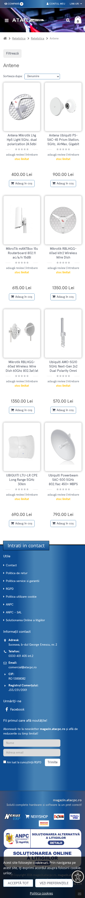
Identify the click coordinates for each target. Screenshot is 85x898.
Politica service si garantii (22, 581)
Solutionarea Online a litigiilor (25, 620)
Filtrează (12, 53)
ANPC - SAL (14, 612)
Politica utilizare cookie (21, 596)
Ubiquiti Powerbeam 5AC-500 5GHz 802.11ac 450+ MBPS (63, 480)
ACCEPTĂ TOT (18, 883)
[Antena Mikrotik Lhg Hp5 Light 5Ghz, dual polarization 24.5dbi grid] (21, 106)
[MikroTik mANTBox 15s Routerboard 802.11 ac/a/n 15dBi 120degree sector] (21, 220)
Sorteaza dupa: (12, 76)
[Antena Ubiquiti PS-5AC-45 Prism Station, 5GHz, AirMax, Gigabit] (63, 106)
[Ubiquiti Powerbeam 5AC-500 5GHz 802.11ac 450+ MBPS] (63, 446)
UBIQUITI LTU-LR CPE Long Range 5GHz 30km (21, 480)
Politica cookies (41, 893)
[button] (78, 877)
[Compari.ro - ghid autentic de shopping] (24, 772)
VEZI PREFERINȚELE (54, 883)
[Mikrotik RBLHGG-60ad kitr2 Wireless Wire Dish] (63, 220)
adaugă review (15, 154)
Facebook (17, 709)
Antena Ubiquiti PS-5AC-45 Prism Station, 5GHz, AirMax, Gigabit (63, 140)
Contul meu (57, 4)
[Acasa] (5, 38)
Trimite (53, 762)
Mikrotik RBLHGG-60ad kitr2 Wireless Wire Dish (63, 253)
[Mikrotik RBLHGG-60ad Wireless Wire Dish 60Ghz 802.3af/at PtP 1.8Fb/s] (21, 333)
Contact (11, 565)
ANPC (10, 604)
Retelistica (19, 38)
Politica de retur (16, 573)
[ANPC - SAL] (42, 838)
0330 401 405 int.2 (20, 656)
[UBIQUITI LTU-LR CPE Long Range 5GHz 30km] (21, 446)
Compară (14, 4)
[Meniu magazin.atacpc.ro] (7, 20)
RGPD (10, 588)
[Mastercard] (42, 823)
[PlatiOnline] (58, 816)
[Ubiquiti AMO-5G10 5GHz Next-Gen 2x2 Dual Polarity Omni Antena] (63, 333)
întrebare (32, 154)
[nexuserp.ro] (13, 816)
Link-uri (75, 4)
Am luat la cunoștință (24, 762)
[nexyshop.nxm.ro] (36, 816)
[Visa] (73, 816)
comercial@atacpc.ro (22, 667)
